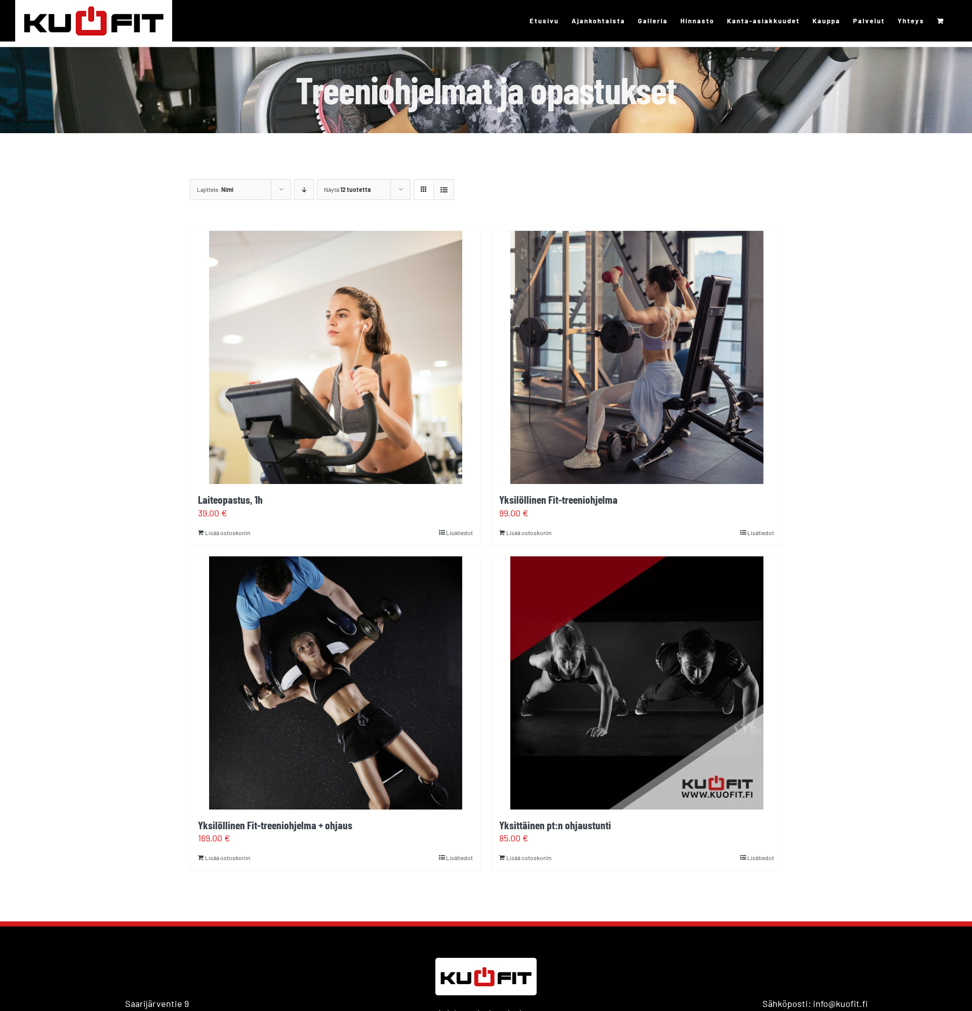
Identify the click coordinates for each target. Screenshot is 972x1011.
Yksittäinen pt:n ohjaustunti (555, 824)
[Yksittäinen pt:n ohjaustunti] (637, 683)
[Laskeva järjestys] (304, 189)
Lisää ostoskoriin (227, 532)
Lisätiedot (459, 532)
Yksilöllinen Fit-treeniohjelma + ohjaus (275, 824)
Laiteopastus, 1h (230, 499)
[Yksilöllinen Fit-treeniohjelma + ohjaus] (335, 683)
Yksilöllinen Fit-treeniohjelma (558, 499)
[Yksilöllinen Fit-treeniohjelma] (637, 357)
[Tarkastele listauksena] (444, 189)
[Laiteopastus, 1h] (335, 357)
